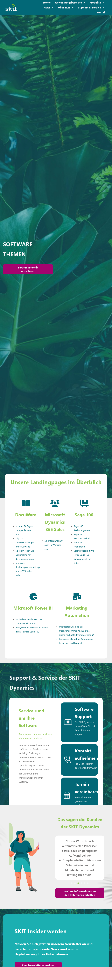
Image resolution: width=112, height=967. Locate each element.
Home (47, 2)
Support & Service (89, 7)
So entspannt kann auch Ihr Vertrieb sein (53, 544)
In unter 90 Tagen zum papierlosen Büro (24, 530)
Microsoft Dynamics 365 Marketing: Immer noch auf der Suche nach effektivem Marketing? (76, 630)
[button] (71, 883)
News (47, 7)
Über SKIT (64, 7)
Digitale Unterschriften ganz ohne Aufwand (25, 542)
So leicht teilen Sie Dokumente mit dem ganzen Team (24, 554)
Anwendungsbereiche (68, 2)
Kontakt (101, 12)
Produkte (95, 2)
